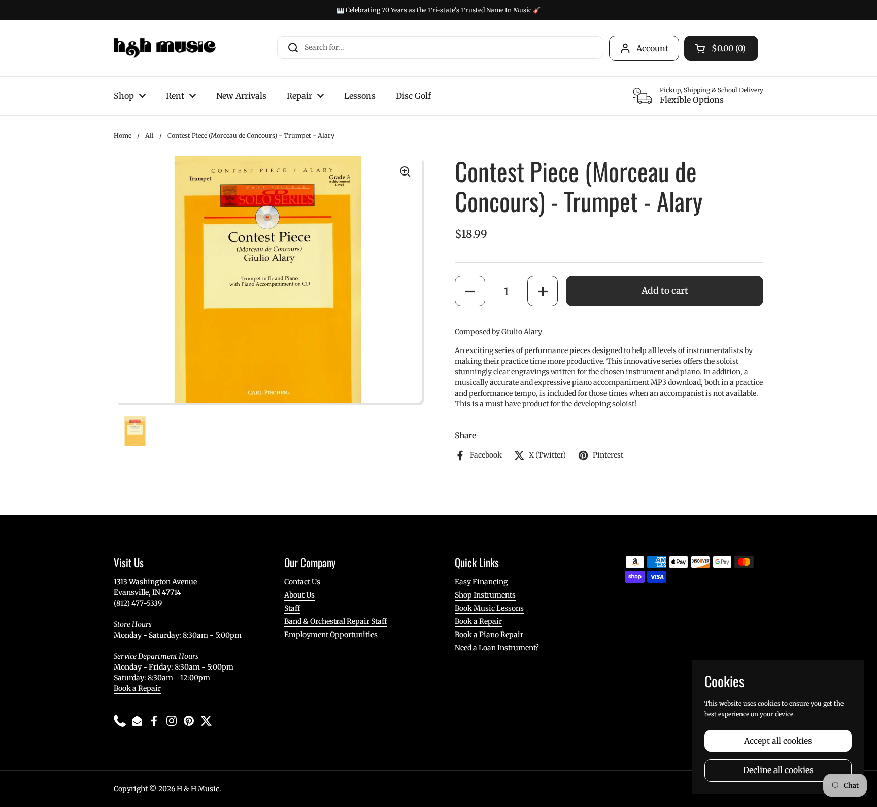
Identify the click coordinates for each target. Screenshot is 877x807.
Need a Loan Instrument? (497, 647)
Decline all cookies (778, 770)
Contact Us (302, 581)
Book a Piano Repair (489, 634)
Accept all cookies (778, 741)
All (149, 135)
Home (122, 135)
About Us (299, 595)
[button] (470, 291)
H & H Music (198, 788)
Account (652, 48)
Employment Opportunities (331, 634)
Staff (292, 608)
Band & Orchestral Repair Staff (335, 621)
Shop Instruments (485, 595)
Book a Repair (137, 688)
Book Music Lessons (489, 608)
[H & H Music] (165, 48)
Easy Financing (481, 581)
